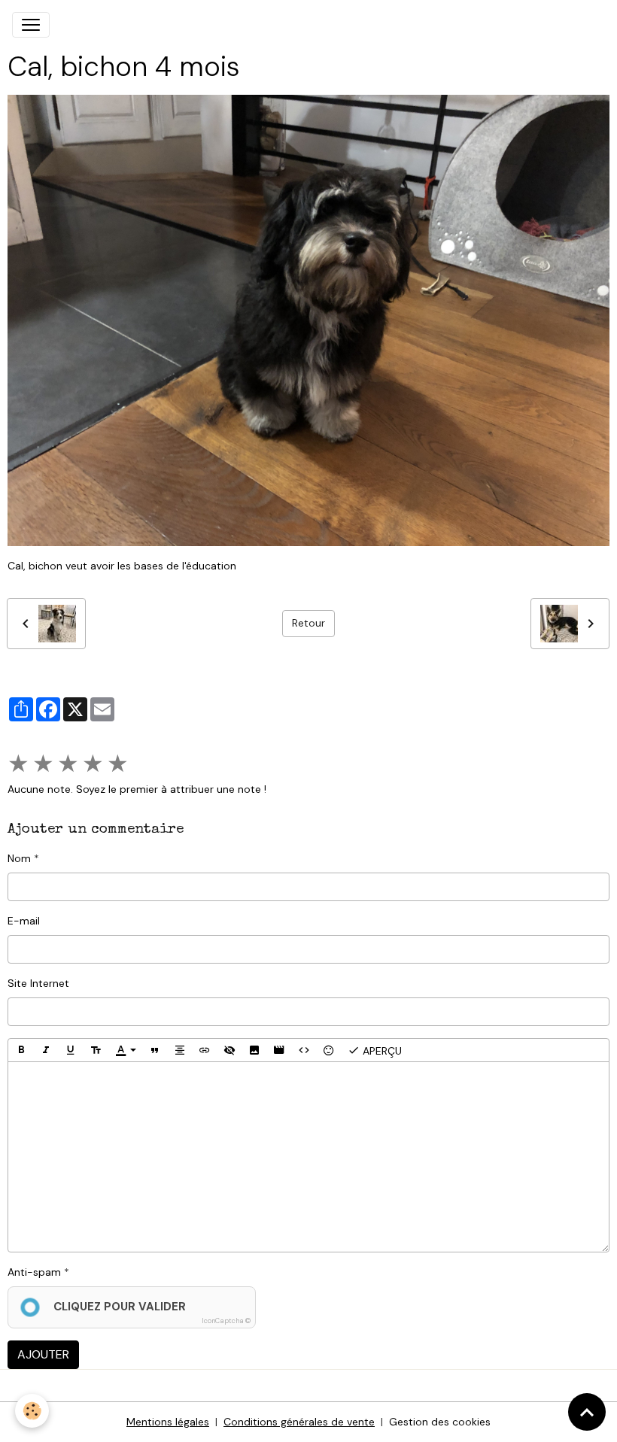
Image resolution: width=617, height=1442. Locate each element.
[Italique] (46, 1050)
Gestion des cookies (440, 1421)
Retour (308, 623)
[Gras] (21, 1050)
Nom (19, 858)
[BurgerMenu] (31, 25)
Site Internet (38, 983)
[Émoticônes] (329, 1050)
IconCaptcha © (226, 1320)
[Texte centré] (180, 1050)
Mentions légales (167, 1421)
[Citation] (155, 1050)
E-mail (24, 920)
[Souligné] (71, 1050)
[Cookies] (32, 1411)
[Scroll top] (587, 1412)
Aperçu (381, 1051)
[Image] (254, 1050)
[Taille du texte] (95, 1050)
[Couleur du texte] (125, 1050)
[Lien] (204, 1050)
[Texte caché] (229, 1050)
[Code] (304, 1050)
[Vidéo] (279, 1050)
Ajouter (43, 1354)
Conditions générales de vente (299, 1421)
